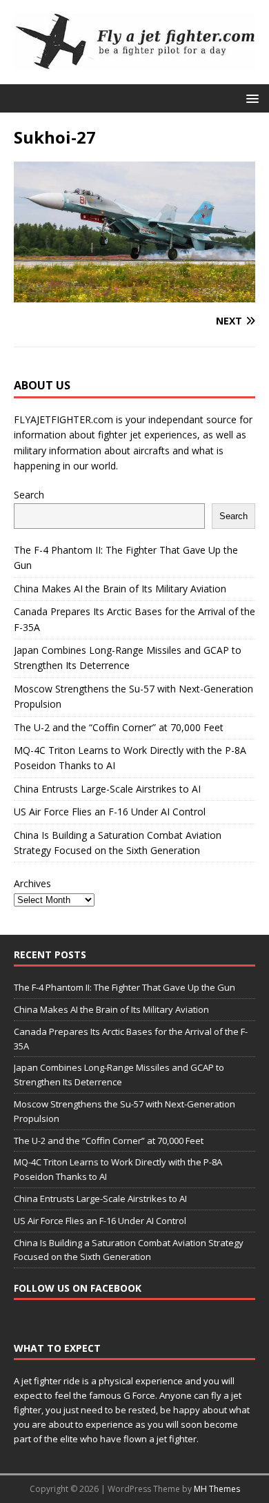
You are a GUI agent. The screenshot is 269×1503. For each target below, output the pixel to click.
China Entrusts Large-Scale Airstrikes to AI (107, 788)
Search (29, 494)
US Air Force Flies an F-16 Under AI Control (110, 811)
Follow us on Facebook (77, 1287)
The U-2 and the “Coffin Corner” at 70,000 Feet (118, 727)
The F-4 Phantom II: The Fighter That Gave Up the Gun (124, 987)
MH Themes (217, 1489)
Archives (32, 883)
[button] (250, 98)
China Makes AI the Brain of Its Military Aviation (120, 588)
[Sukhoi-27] (134, 294)
